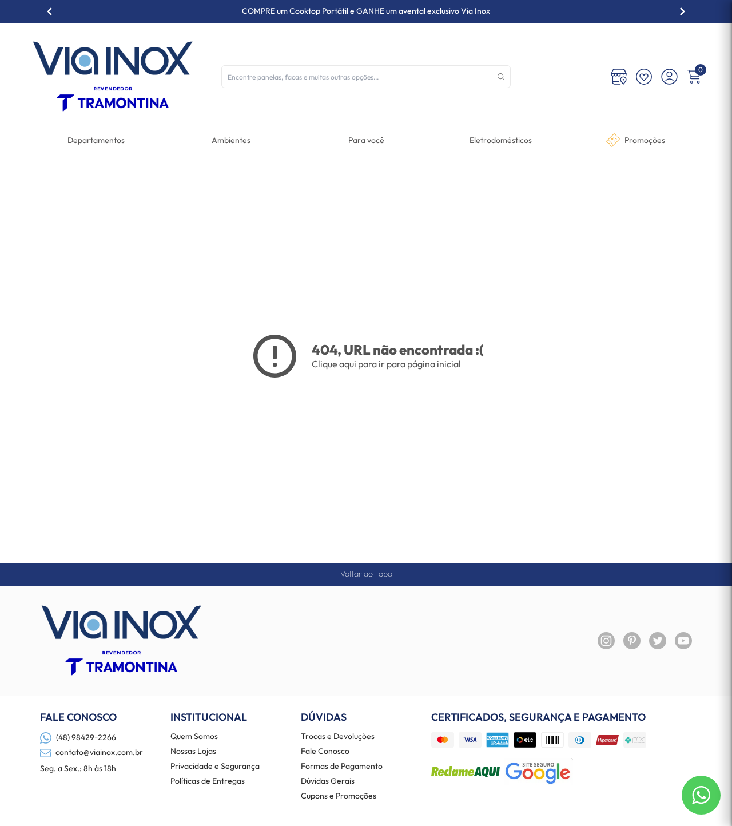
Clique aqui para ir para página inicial (386, 364)
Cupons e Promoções (338, 796)
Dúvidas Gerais (328, 781)
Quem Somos (194, 736)
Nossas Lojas (193, 751)
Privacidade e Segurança (215, 766)
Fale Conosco (325, 751)
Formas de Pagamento (342, 766)
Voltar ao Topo (366, 574)
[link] (501, 140)
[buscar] (501, 76)
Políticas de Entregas (207, 781)
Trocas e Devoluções (338, 736)
